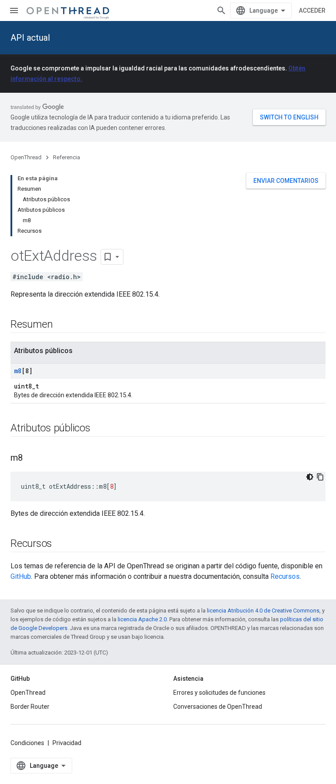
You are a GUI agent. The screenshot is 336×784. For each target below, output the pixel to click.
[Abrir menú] (14, 10)
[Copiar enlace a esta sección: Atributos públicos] (99, 429)
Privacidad (66, 742)
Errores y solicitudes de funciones (219, 692)
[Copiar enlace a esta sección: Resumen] (61, 325)
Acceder (312, 10)
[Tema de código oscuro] (309, 477)
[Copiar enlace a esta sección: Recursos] (61, 544)
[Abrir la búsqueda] (221, 10)
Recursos (285, 576)
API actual (30, 37)
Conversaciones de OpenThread (217, 706)
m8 (17, 371)
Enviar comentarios (285, 180)
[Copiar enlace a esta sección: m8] (31, 458)
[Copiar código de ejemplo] (320, 477)
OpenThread (26, 157)
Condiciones (27, 742)
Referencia (66, 157)
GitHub (20, 576)
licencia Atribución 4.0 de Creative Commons (263, 610)
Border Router (29, 706)
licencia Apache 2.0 (142, 619)
